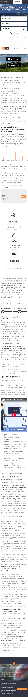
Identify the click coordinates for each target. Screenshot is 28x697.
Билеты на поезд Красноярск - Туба (9, 674)
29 (21, 48)
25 (7, 48)
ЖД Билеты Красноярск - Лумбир (9, 678)
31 (3, 50)
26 (10, 48)
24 (3, 48)
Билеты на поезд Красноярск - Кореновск (11, 672)
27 (14, 48)
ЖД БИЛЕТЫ (18, 1)
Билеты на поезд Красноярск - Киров (10, 676)
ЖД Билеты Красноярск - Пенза (8, 679)
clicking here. (12, 690)
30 (25, 48)
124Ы (3, 190)
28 (17, 48)
